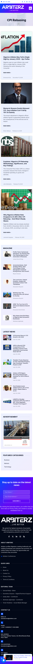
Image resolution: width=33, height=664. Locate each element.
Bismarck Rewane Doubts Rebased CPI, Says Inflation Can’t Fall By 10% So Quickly (16, 110)
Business (6, 460)
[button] (30, 8)
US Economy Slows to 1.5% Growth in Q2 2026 (20, 336)
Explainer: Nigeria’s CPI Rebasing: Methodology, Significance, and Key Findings (16, 164)
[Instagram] (29, 1)
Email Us (3, 616)
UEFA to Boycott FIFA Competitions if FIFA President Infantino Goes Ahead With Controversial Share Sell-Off (20, 348)
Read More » (7, 72)
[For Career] (2, 650)
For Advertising (5, 644)
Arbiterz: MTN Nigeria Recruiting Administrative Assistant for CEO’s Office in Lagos (21, 375)
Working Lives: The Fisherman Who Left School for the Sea (21, 294)
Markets (6, 463)
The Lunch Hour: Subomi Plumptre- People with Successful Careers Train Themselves (20, 282)
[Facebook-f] (22, 1)
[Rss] (31, 1)
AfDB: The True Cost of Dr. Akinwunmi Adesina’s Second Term (21, 305)
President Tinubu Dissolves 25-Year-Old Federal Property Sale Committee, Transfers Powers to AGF (21, 362)
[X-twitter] (24, 1)
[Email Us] (2, 614)
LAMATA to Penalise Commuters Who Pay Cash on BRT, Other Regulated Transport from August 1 (21, 401)
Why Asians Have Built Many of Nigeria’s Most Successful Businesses (21, 317)
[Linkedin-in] (26, 1)
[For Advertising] (2, 641)
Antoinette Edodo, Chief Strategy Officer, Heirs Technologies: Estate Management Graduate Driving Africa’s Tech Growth (21, 268)
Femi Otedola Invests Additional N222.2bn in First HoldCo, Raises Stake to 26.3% (21, 388)
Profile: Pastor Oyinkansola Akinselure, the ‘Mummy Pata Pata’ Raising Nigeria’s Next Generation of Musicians (21, 254)
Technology (7, 467)
